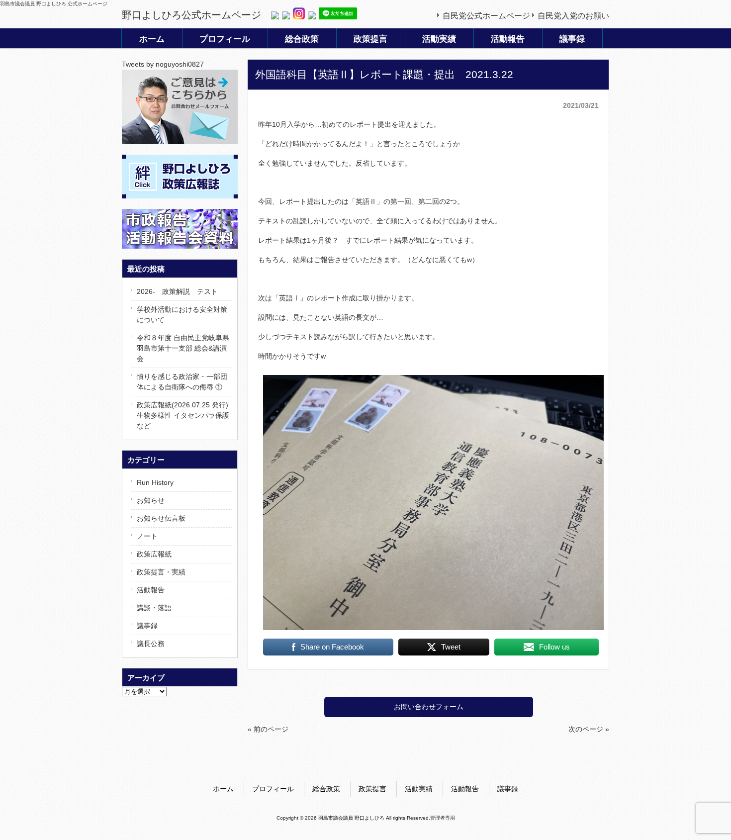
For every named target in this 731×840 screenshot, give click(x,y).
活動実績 (419, 789)
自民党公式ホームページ (486, 15)
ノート (147, 536)
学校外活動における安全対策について (182, 314)
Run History (155, 482)
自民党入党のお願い (573, 15)
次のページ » (588, 729)
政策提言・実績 (161, 572)
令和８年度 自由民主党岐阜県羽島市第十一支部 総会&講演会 (183, 348)
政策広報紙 (154, 554)
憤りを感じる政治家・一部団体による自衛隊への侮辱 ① (182, 382)
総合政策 (326, 789)
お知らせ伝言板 (161, 518)
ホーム (223, 789)
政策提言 (372, 789)
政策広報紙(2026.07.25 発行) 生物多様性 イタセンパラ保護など (183, 415)
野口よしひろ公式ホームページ (191, 14)
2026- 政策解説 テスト (177, 291)
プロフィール (273, 789)
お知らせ (151, 500)
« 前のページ (268, 729)
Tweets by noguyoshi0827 (163, 64)
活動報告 (151, 590)
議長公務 (151, 644)
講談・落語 (154, 608)
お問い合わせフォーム (428, 707)
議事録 (147, 626)
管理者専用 (442, 818)
